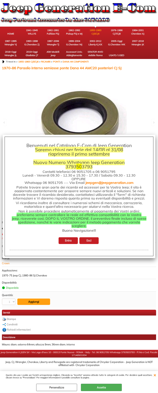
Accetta (101, 387)
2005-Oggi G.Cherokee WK (116, 43)
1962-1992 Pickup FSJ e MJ (74, 32)
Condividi (12, 324)
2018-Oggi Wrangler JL (10, 53)
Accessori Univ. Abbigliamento (74, 53)
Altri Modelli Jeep (53, 53)
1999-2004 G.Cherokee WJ (74, 43)
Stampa (11, 319)
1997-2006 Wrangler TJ (53, 43)
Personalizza (56, 387)
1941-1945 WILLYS (32, 32)
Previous (4, 122)
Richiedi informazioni (19, 329)
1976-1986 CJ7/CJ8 (117, 32)
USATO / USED (116, 55)
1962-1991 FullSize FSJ (53, 32)
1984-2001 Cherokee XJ (137, 32)
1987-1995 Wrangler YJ (10, 43)
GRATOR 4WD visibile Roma (95, 53)
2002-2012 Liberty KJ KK (95, 43)
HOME (10, 33)
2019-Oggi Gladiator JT (32, 53)
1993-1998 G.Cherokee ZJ (32, 43)
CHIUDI (155, 375)
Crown (6, 263)
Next (153, 122)
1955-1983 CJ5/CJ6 (95, 32)
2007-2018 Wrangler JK (137, 43)
